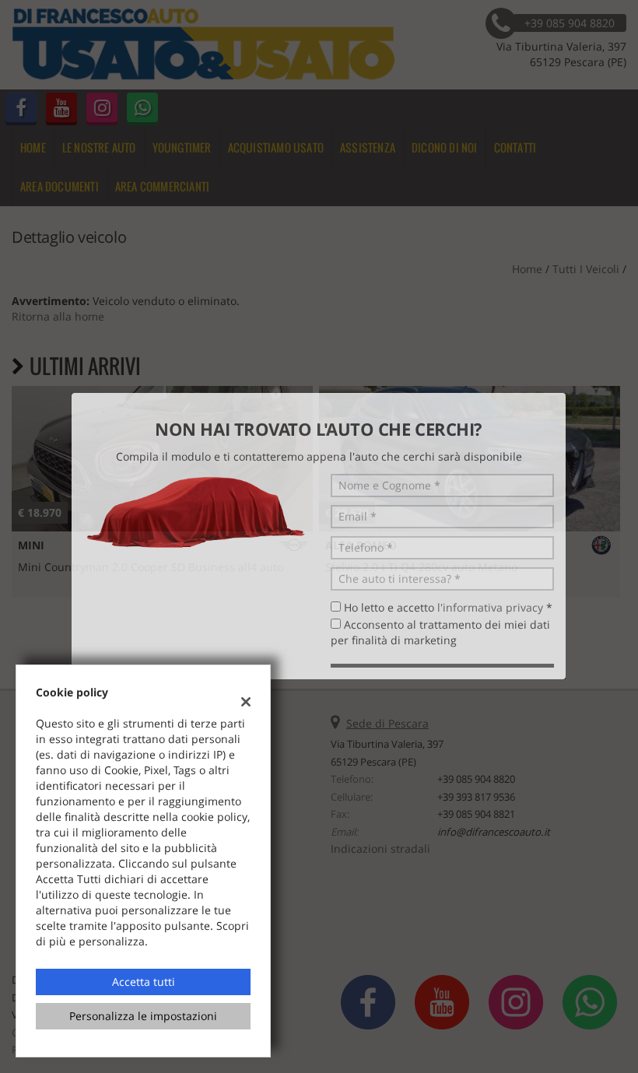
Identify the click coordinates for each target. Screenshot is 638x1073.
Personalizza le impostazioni (143, 1015)
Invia (470, 648)
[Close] (622, 364)
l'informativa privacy (490, 578)
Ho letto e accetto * (448, 578)
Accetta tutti (143, 981)
